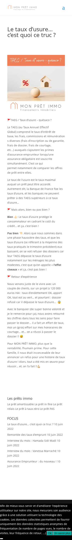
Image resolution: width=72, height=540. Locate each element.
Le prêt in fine (43, 404)
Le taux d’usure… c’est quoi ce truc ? (30, 424)
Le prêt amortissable (20, 404)
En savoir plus (62, 533)
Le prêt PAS (47, 409)
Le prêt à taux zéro (27, 409)
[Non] (1, 538)
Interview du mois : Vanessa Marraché (31, 451)
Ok (49, 533)
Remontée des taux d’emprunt (26, 434)
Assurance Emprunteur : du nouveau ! (31, 461)
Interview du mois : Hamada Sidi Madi (31, 440)
